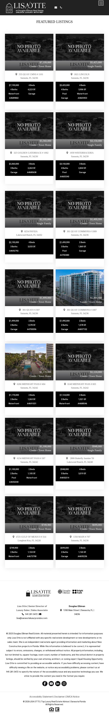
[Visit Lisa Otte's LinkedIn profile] (57, 683)
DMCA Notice (72, 696)
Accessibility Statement (41, 696)
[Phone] (61, 7)
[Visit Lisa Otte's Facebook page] (45, 683)
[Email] (55, 7)
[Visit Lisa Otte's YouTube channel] (51, 683)
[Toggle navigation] (100, 3)
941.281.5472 (31, 614)
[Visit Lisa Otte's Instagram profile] (64, 683)
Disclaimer (59, 696)
